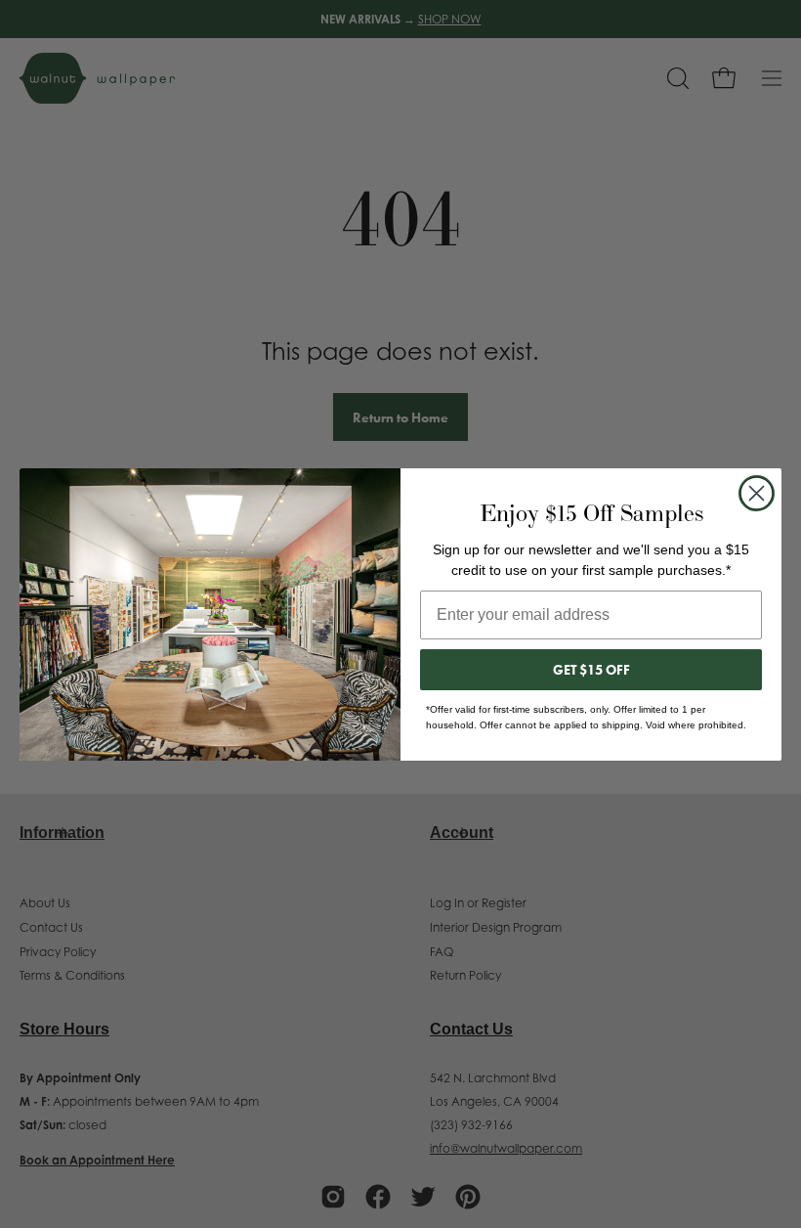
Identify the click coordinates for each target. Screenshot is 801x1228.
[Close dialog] (756, 493)
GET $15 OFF (591, 670)
